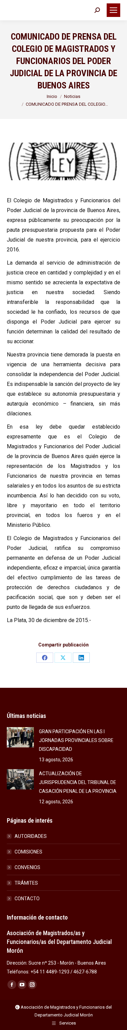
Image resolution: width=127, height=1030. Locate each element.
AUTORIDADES (31, 836)
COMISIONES (28, 851)
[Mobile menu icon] (113, 10)
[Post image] (20, 737)
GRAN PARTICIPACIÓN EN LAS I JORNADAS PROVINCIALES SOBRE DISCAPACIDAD (76, 740)
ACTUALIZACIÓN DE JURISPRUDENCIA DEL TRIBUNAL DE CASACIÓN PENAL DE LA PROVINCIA (78, 782)
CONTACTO (27, 898)
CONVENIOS (27, 867)
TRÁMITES (26, 883)
